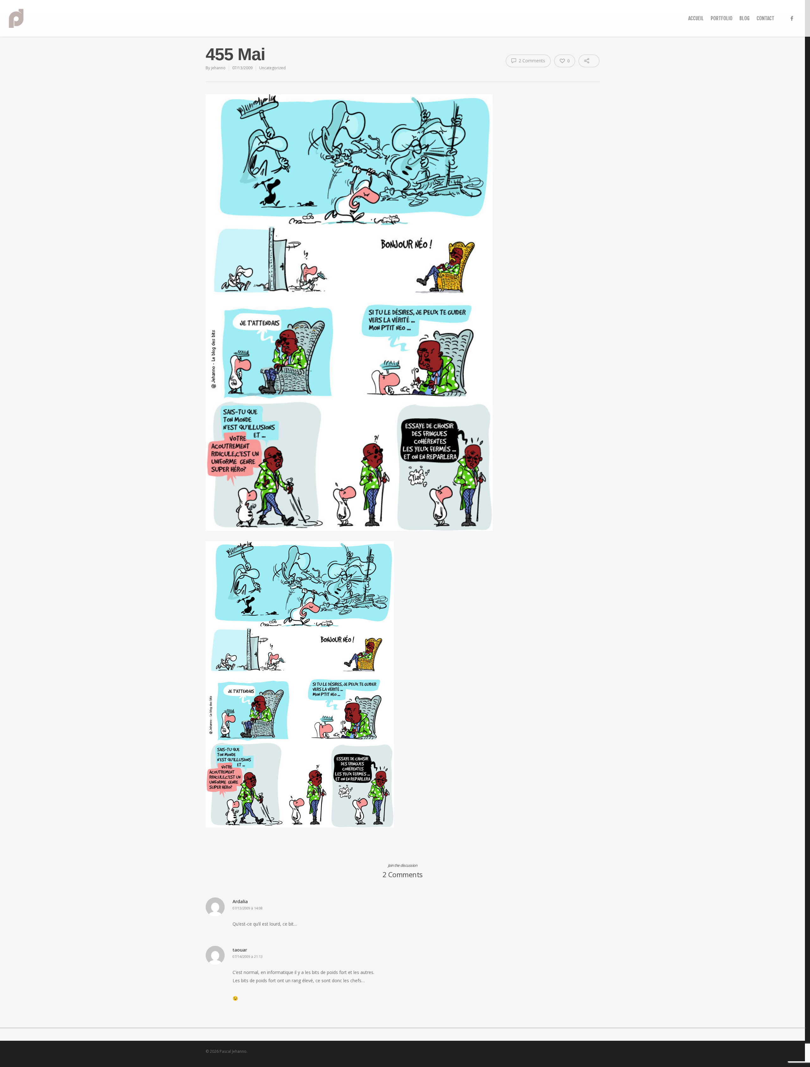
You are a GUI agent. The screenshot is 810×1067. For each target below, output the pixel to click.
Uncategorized (272, 68)
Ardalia (240, 901)
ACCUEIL (696, 18)
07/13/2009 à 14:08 (248, 908)
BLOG (744, 18)
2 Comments (531, 61)
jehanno (218, 68)
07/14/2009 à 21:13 (248, 956)
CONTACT (765, 18)
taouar (240, 950)
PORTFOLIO (721, 18)
